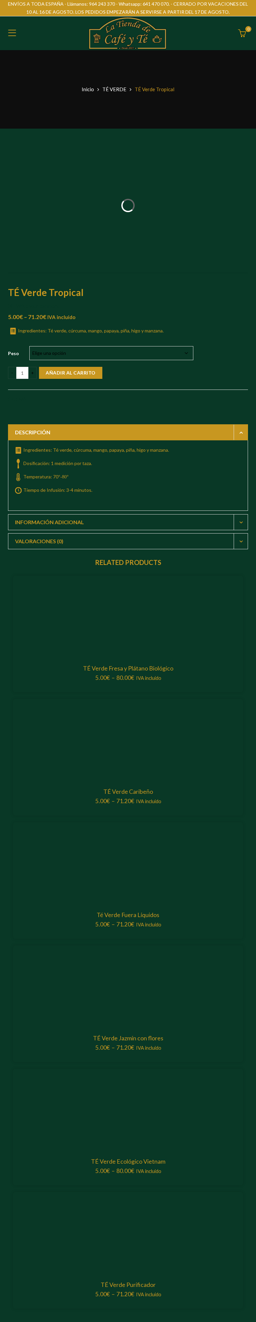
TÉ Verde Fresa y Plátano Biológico (128, 668)
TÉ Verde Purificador (128, 1284)
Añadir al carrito (71, 373)
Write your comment (37, 306)
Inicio (88, 89)
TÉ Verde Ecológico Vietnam (128, 1161)
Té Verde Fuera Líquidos (128, 914)
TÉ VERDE (114, 89)
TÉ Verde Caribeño (128, 791)
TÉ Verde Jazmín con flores (128, 1038)
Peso (13, 353)
